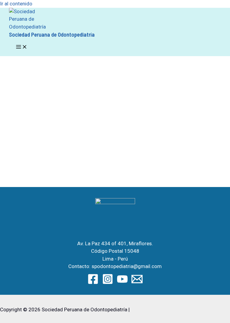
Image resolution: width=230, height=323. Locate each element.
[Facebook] (93, 283)
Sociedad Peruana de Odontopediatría (52, 34)
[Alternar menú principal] (21, 47)
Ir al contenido (16, 4)
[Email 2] (137, 283)
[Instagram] (107, 283)
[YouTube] (122, 283)
